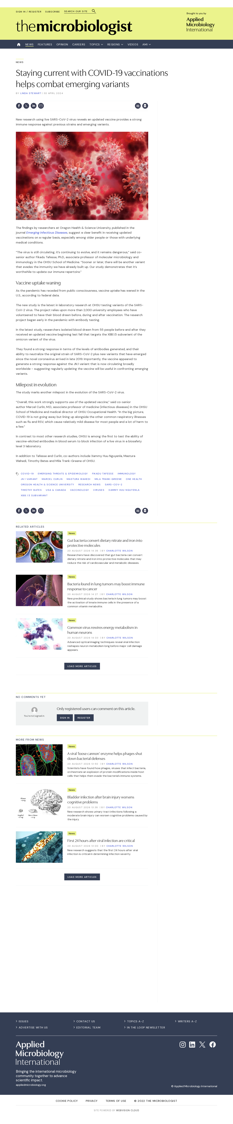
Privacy (92, 1101)
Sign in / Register (28, 11)
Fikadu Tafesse (103, 473)
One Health (134, 479)
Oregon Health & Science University (47, 484)
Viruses (98, 489)
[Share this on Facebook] (19, 106)
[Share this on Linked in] (34, 106)
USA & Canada (56, 489)
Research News (89, 484)
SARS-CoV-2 (113, 484)
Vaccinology (79, 489)
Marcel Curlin (52, 479)
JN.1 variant (29, 479)
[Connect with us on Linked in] (192, 1045)
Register (84, 717)
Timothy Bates (31, 489)
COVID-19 (27, 473)
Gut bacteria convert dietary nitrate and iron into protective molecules (104, 542)
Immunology (127, 473)
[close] (148, 98)
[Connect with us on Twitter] (202, 1045)
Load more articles (82, 666)
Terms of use (116, 1101)
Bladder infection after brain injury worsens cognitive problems (100, 799)
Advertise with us (33, 1027)
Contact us (85, 1021)
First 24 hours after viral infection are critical (101, 840)
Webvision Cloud (127, 1110)
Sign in (100, 98)
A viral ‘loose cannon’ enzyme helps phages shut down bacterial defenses (104, 755)
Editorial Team (88, 1027)
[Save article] (145, 106)
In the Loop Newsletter (146, 1027)
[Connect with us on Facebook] (212, 1044)
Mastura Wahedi (79, 479)
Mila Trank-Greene (108, 479)
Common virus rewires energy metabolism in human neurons (102, 629)
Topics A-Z (135, 1021)
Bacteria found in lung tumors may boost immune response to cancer (106, 586)
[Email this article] (41, 106)
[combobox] (78, 11)
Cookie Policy (67, 1101)
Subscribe (52, 11)
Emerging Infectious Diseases (46, 233)
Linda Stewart (30, 93)
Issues (23, 1021)
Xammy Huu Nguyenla (124, 489)
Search (94, 11)
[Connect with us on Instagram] (183, 1045)
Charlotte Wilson (119, 550)
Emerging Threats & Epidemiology (63, 473)
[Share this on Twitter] (26, 106)
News (20, 62)
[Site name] (74, 34)
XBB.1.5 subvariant (34, 495)
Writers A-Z (187, 1021)
